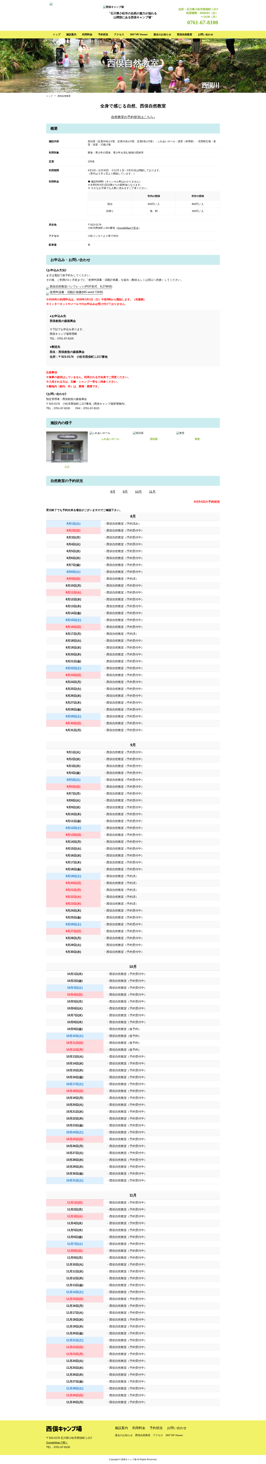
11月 (152, 491)
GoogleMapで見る (127, 227)
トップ (56, 34)
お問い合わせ (205, 34)
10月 (138, 491)
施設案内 (71, 34)
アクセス (119, 34)
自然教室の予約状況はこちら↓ (133, 117)
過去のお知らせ (162, 34)
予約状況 (103, 34)
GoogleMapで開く (57, 1442)
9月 (125, 491)
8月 (112, 491)
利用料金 (87, 34)
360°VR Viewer (139, 34)
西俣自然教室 (184, 34)
